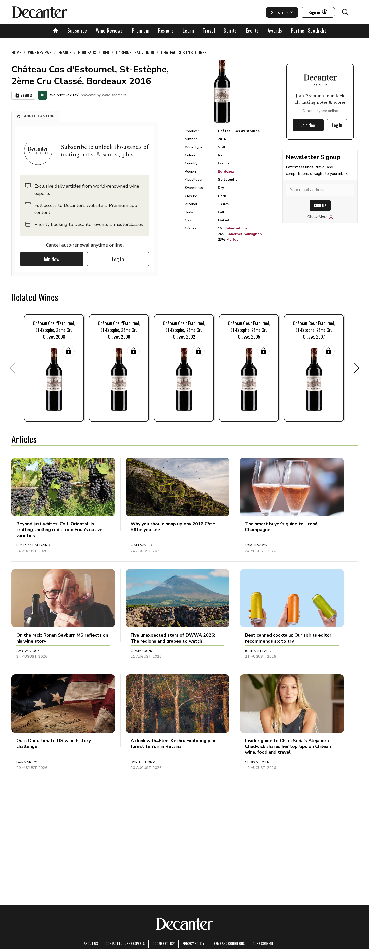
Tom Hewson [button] (256, 545)
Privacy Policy (193, 943)
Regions (166, 30)
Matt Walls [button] (141, 545)
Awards (275, 30)
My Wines (26, 95)
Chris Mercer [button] (257, 762)
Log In (118, 259)
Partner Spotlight (308, 30)
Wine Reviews (109, 30)
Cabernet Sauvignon (244, 234)
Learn (188, 30)
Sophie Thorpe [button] (143, 762)
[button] (35, 116)
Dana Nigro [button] (27, 762)
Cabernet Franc (237, 228)
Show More (317, 217)
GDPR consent (263, 943)
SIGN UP (320, 205)
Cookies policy (163, 943)
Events (252, 30)
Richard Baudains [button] (33, 545)
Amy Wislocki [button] (28, 651)
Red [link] (106, 52)
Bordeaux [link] (87, 52)
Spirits (230, 30)
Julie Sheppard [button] (258, 651)
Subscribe (77, 30)
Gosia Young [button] (142, 651)
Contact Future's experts (125, 943)
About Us (91, 943)
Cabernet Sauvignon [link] (135, 52)
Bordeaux (226, 171)
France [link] (64, 52)
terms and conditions (228, 943)
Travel (209, 30)
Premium (141, 30)
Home (16, 52)
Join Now (51, 259)
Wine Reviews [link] (40, 52)
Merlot (232, 239)
